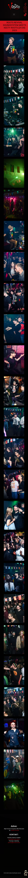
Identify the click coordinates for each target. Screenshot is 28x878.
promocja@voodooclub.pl (14, 842)
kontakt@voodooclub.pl (14, 839)
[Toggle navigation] (14, 14)
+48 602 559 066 (15, 830)
